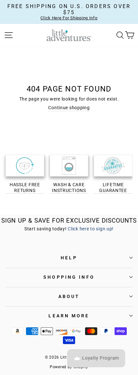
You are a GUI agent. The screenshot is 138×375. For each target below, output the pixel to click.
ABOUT (69, 296)
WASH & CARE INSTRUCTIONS (69, 187)
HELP (69, 257)
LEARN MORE (68, 315)
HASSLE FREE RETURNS (25, 187)
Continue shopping (69, 108)
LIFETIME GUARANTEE (113, 187)
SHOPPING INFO (69, 277)
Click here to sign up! (91, 229)
